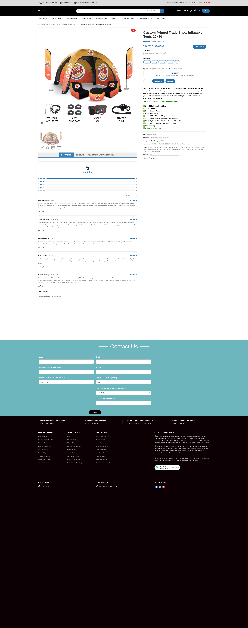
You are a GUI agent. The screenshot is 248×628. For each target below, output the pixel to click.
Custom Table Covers (44, 446)
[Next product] (209, 24)
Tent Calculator (101, 456)
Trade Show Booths (44, 456)
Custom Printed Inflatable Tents (157, 147)
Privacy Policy (71, 449)
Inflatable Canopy (173, 147)
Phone (98, 367)
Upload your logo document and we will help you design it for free (163, 68)
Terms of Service (72, 453)
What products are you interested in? (52, 378)
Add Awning (147, 58)
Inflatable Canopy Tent (186, 147)
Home (40, 24)
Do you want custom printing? (107, 378)
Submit (94, 412)
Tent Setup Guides (102, 453)
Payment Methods (102, 446)
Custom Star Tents (44, 449)
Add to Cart (158, 81)
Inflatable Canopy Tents (45, 439)
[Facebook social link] (149, 158)
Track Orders (100, 443)
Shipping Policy (101, 449)
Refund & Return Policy (74, 446)
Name (41, 357)
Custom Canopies (43, 436)
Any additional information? (106, 398)
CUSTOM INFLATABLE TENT (52, 24)
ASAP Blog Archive (73, 456)
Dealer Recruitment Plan (103, 463)
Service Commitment (102, 436)
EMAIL (206, 11)
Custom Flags (42, 453)
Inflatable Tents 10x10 (178, 149)
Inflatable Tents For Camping (194, 149)
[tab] (66, 155)
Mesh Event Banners (44, 459)
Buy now (170, 81)
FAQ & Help (70, 443)
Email (98, 357)
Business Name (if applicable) (50, 367)
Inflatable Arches (43, 443)
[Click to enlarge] (42, 123)
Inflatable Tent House (163, 149)
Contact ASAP (71, 439)
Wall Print (146, 50)
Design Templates (101, 459)
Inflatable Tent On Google (75, 463)
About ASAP (71, 436)
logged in (49, 296)
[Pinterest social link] (154, 158)
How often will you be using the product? (111, 388)
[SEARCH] (162, 11)
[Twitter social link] (151, 158)
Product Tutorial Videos (74, 459)
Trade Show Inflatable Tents (151, 151)
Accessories (42, 463)
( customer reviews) (158, 41)
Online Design (100, 439)
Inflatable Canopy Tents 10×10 (71, 24)
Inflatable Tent (151, 149)
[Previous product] (205, 24)
